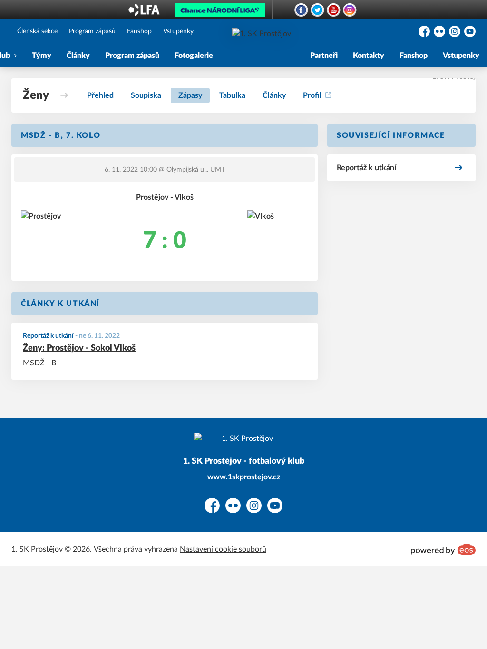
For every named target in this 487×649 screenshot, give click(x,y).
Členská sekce (37, 31)
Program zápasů (92, 31)
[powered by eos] (443, 549)
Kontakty (368, 55)
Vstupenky (178, 31)
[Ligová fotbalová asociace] (144, 12)
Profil (312, 95)
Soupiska (146, 95)
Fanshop (139, 31)
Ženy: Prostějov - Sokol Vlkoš (79, 348)
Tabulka (232, 95)
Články (78, 55)
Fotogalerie (194, 55)
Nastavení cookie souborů (223, 549)
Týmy (41, 55)
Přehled (100, 95)
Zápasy (190, 95)
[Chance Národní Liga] (220, 12)
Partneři (324, 55)
